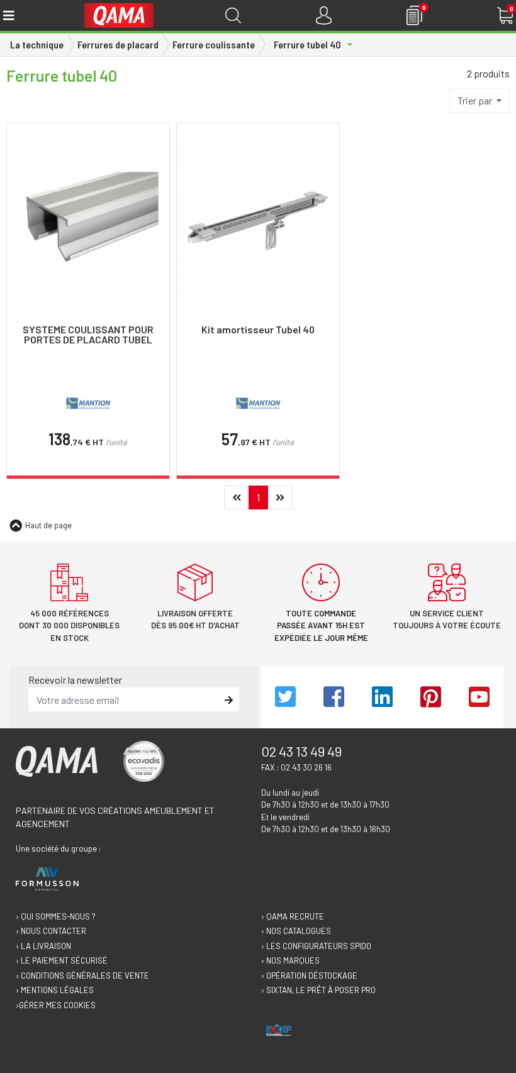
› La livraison (43, 946)
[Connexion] (324, 15)
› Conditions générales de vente (82, 975)
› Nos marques (290, 960)
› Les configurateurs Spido (316, 946)
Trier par (475, 100)
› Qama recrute (292, 916)
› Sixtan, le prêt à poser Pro (318, 990)
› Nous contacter (51, 931)
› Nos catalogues (296, 931)
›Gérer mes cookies (56, 1005)
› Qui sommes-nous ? (56, 916)
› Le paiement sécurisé (62, 960)
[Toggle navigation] (8, 15)
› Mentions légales (55, 990)
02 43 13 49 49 (301, 751)
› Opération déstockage (309, 975)
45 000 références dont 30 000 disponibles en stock (69, 625)
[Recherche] (233, 15)
